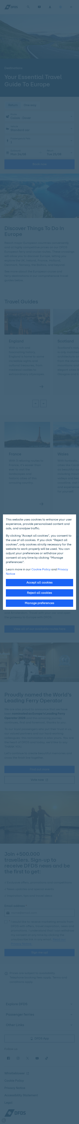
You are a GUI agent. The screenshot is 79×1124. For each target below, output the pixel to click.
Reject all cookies (39, 593)
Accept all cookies (39, 582)
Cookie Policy (41, 569)
